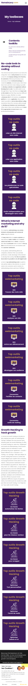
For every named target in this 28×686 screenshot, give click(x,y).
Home (9, 21)
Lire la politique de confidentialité (9, 679)
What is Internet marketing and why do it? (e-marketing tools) (17, 51)
